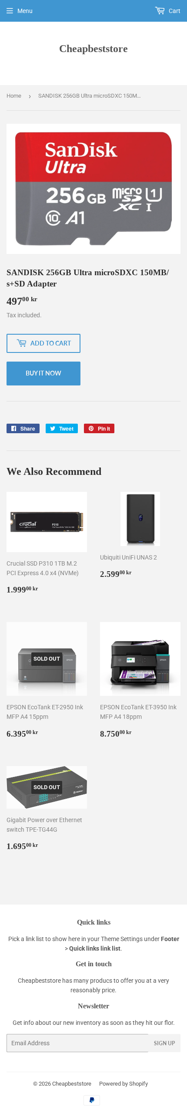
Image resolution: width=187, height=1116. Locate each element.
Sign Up (164, 1043)
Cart (173, 10)
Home (14, 95)
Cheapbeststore (93, 48)
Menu (25, 10)
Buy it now (43, 373)
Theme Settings (122, 938)
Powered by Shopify (123, 1083)
